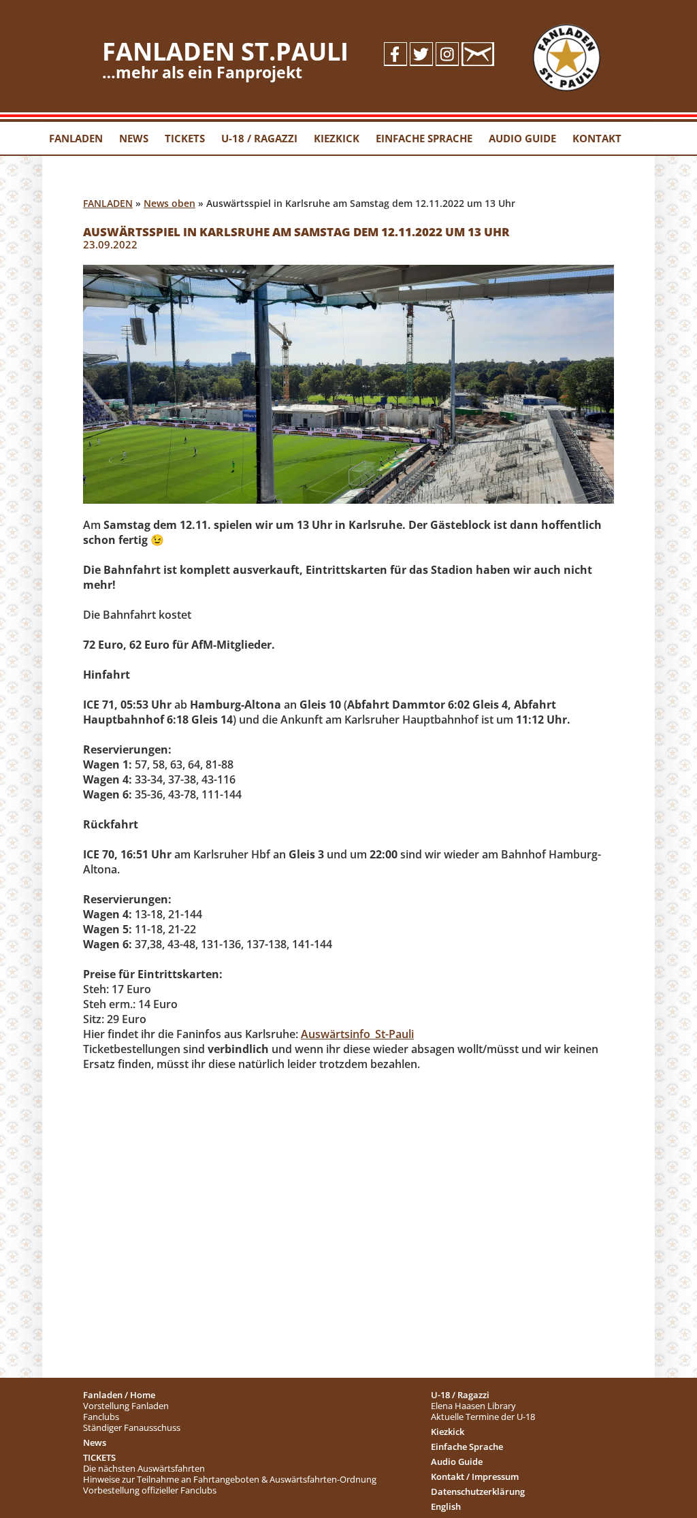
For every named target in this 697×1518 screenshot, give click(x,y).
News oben (169, 203)
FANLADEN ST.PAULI (225, 51)
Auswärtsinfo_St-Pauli (357, 1034)
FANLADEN (108, 203)
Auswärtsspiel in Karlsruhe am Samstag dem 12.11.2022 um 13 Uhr (296, 232)
